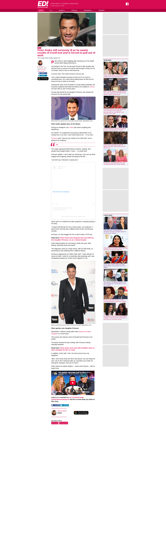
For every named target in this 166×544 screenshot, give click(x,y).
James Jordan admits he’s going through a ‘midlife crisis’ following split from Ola (115, 75)
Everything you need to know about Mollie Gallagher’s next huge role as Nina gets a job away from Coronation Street (115, 318)
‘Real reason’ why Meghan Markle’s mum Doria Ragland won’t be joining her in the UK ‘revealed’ (115, 283)
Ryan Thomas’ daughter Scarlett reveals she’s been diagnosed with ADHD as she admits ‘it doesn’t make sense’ (115, 93)
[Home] (43, 4)
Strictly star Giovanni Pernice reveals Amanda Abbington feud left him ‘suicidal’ (115, 300)
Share (43, 73)
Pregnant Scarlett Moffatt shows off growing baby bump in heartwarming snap (116, 248)
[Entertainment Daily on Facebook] (127, 4)
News (41, 10)
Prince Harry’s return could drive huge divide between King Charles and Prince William (114, 266)
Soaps (62, 10)
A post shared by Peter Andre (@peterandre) (73, 216)
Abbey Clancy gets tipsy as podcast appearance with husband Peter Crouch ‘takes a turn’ (114, 146)
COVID (91, 87)
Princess (54, 138)
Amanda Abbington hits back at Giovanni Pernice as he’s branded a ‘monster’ (115, 129)
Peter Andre (43, 69)
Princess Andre (41, 71)
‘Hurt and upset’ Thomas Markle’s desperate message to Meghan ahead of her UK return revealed (115, 231)
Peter (71, 127)
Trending (88, 10)
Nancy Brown (40, 66)
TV (51, 10)
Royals (74, 10)
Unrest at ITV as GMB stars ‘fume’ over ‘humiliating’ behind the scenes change (114, 163)
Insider (101, 10)
